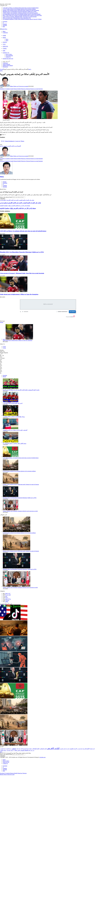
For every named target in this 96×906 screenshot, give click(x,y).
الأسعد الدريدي (17, 146)
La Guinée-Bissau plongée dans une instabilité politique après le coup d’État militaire (21, 14)
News (4, 37)
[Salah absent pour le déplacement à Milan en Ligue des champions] (13, 291)
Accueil (1, 69)
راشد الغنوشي (3, 748)
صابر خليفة (32, 750)
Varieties (5, 46)
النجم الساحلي (35, 748)
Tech (4, 44)
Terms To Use (6, 762)
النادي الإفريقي (10, 146)
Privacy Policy (9, 54)
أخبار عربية (8, 594)
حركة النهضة (8, 748)
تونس (14, 748)
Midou (11, 86)
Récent (4, 376)
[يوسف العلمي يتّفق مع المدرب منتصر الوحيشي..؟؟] (10, 442)
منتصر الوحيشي (9, 750)
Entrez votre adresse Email (6, 197)
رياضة (29, 69)
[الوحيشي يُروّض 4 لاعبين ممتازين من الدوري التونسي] (10, 428)
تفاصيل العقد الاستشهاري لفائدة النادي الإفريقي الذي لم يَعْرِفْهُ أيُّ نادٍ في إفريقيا (21, 389)
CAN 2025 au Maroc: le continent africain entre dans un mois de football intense (21, 7)
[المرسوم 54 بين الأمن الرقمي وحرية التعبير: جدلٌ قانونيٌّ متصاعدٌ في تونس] (13, 666)
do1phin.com (42, 757)
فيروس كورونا (3, 146)
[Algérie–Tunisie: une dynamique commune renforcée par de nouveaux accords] (10, 509)
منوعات (7, 600)
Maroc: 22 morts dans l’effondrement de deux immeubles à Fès (17, 17)
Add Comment (72, 311)
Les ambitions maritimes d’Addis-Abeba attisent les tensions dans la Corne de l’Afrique (22, 19)
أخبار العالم (7, 593)
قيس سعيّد (17, 750)
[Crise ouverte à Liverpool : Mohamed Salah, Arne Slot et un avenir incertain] (13, 270)
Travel (5, 48)
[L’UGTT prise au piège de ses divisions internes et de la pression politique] (10, 469)
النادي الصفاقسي (43, 748)
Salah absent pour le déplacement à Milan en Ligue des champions (19, 294)
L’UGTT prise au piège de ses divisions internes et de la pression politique (19, 9)
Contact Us (6, 53)
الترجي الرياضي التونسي (64, 748)
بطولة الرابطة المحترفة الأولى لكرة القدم (24, 748)
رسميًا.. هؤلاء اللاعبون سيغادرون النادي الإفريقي (14, 416)
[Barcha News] (3, 29)
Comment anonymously (62, 311)
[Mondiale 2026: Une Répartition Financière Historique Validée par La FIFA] (13, 249)
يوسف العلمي (3, 750)
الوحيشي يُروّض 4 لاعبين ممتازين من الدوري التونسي (15, 430)
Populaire (5, 375)
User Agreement (9, 55)
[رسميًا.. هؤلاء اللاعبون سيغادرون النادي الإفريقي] (10, 415)
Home (4, 35)
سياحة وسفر (8, 598)
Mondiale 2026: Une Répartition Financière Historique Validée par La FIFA (19, 11)
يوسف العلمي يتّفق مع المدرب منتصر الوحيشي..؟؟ (14, 443)
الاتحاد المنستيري (79, 748)
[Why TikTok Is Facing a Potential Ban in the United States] (13, 619)
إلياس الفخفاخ (92, 748)
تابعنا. (1, 751)
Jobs (4, 51)
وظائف (6, 601)
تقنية (6, 596)
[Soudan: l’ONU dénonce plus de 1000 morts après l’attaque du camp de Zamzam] (10, 483)
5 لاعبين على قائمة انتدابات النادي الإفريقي (12, 403)
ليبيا (13, 750)
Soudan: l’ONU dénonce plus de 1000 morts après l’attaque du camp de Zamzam (21, 10)
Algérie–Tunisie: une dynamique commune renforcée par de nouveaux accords (20, 12)
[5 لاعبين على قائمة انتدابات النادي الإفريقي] (10, 402)
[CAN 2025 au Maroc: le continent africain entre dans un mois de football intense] (13, 228)
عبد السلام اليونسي (25, 750)
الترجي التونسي (73, 748)
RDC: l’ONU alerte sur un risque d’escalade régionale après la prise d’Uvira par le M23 (22, 15)
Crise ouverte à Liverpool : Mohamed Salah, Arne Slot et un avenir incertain (20, 16)
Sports (5, 42)
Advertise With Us (8, 58)
